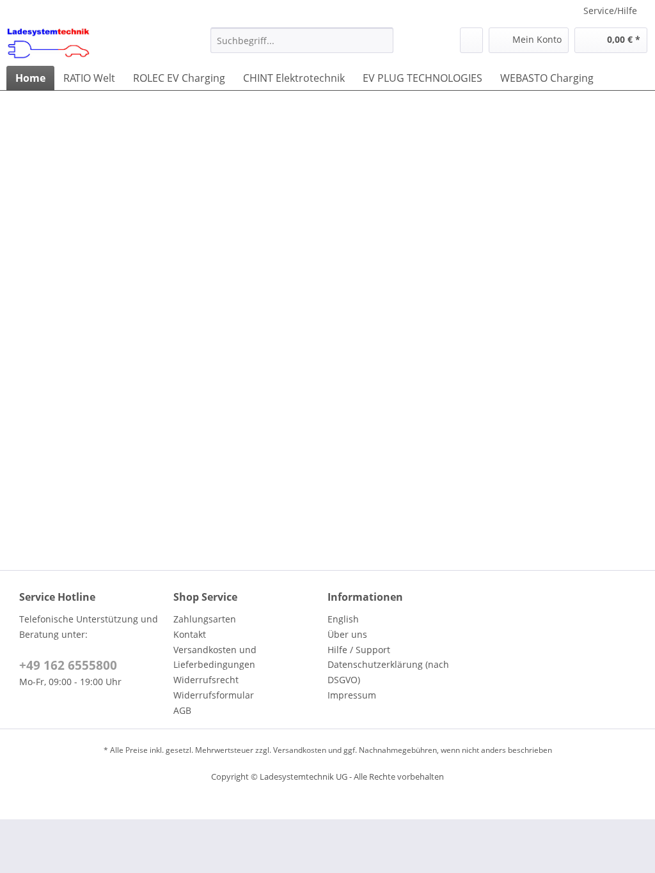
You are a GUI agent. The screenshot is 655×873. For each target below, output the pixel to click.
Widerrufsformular (213, 695)
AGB (182, 710)
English (343, 619)
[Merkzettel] (471, 40)
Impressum (352, 695)
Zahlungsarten (204, 619)
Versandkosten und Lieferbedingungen (214, 657)
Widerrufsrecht (206, 680)
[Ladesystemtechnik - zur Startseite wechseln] (48, 43)
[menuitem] (302, 40)
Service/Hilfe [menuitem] (610, 10)
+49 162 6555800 (68, 665)
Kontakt (189, 634)
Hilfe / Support (359, 650)
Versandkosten (299, 750)
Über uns (347, 634)
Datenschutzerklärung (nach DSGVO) (388, 672)
